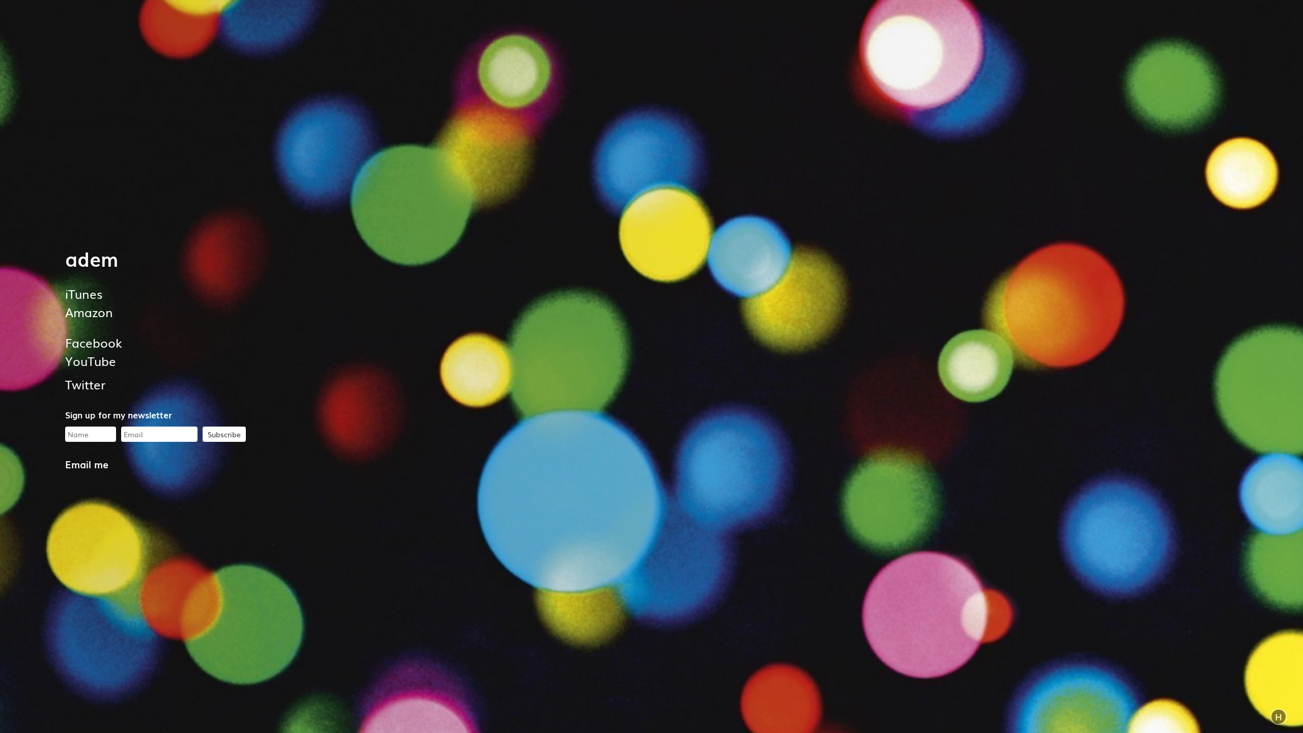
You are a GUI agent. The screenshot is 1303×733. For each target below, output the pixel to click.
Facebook (93, 342)
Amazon (89, 312)
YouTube (90, 361)
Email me (86, 464)
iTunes (83, 293)
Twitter (85, 384)
